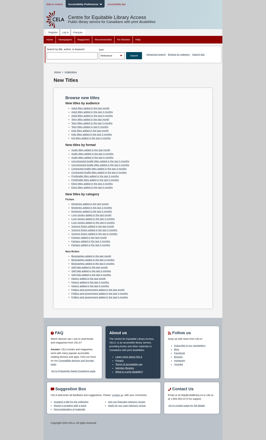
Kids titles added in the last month (90, 130)
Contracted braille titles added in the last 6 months (99, 172)
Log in (65, 32)
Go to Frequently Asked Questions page (73, 371)
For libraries (123, 39)
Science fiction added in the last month (92, 226)
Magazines (83, 39)
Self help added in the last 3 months (91, 271)
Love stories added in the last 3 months (93, 219)
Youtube (178, 364)
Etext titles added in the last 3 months (92, 183)
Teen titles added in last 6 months (89, 127)
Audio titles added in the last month (90, 150)
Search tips (198, 54)
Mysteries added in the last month (90, 204)
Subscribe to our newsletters (189, 345)
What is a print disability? (129, 371)
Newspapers (65, 39)
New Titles (66, 80)
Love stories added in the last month (91, 215)
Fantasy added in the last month (89, 237)
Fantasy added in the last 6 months (90, 245)
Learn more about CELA (128, 357)
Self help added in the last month (89, 267)
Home (49, 39)
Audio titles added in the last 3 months (92, 153)
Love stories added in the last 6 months (93, 222)
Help (137, 39)
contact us (117, 395)
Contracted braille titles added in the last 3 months (99, 168)
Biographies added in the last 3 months (92, 259)
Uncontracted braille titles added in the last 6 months (100, 165)
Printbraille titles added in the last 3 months (95, 176)
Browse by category (179, 54)
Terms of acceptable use (128, 364)
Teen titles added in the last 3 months (91, 123)
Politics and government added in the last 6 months (99, 297)
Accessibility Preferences (83, 4)
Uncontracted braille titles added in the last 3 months (100, 161)
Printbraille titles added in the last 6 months (95, 180)
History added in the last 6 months (90, 286)
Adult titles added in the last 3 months (92, 112)
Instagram (179, 360)
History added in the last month (88, 278)
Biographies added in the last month (91, 256)
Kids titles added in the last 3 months (91, 134)
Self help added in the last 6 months (91, 274)
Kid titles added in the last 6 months (91, 138)
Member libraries (124, 368)
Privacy (119, 360)
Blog (176, 349)
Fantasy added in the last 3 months (90, 241)
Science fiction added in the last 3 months (94, 230)
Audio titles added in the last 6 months (92, 157)
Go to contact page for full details (186, 405)
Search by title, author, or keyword (65, 49)
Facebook (179, 353)
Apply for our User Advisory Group (127, 405)
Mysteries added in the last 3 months (91, 207)
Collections (71, 72)
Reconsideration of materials (69, 409)
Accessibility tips (117, 4)
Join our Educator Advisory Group (126, 401)
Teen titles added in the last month (90, 119)
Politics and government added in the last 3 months (99, 293)
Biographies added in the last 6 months (92, 263)
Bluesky (178, 357)
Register (53, 32)
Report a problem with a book (70, 405)
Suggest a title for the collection (71, 401)
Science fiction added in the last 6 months (94, 234)
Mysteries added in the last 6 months (91, 211)
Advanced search (156, 54)
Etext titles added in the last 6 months (92, 187)
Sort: (101, 49)
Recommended (103, 39)
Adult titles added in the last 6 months (92, 115)
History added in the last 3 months (90, 282)
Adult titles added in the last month (90, 108)
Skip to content (54, 4)
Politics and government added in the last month (98, 289)
